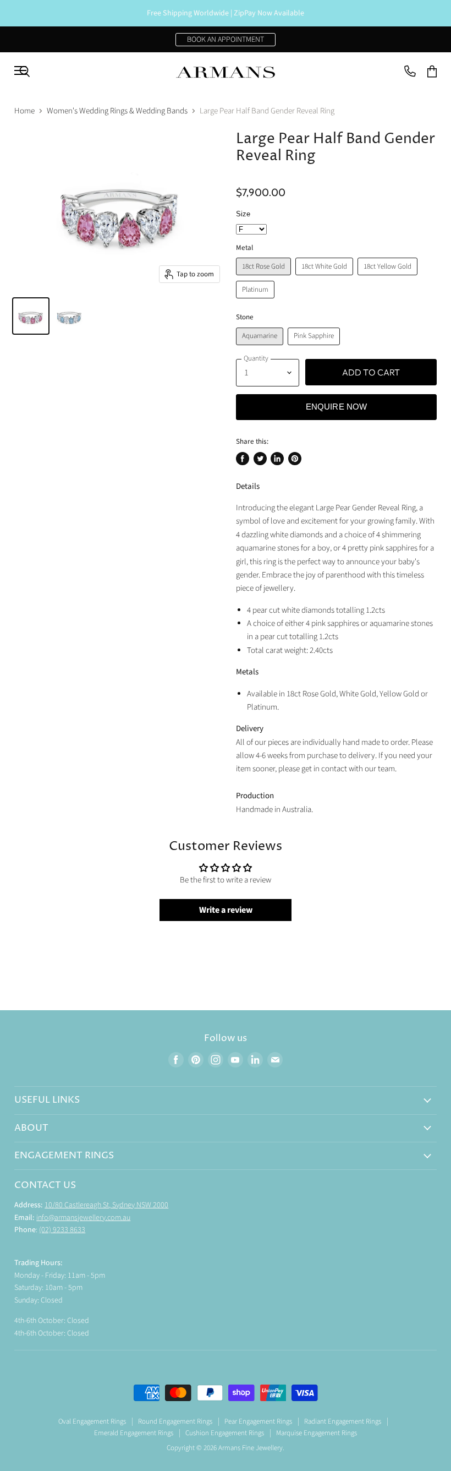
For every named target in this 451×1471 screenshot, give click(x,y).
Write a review (225, 910)
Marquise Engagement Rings (316, 1433)
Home (24, 111)
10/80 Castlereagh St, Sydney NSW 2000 (106, 1205)
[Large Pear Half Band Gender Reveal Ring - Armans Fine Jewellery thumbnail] (30, 316)
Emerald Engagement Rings (133, 1433)
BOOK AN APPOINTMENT (225, 39)
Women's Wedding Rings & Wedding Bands (117, 111)
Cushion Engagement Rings (224, 1433)
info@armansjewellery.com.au (83, 1217)
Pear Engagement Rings (258, 1421)
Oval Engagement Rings (92, 1421)
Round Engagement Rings (175, 1421)
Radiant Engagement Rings (342, 1421)
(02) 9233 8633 (62, 1229)
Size (243, 214)
